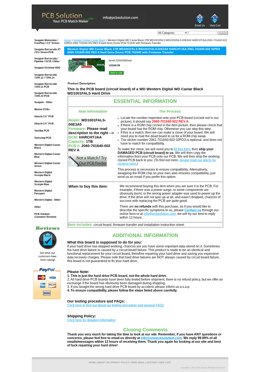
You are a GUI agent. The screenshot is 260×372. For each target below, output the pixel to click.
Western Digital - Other (47, 199)
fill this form (182, 149)
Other (37, 207)
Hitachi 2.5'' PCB (44, 123)
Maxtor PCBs (42, 109)
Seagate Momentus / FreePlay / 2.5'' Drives (47, 42)
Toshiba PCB (41, 130)
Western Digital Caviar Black (89, 40)
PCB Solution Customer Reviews (45, 215)
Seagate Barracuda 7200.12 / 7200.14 (45, 76)
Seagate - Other (43, 102)
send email (138, 362)
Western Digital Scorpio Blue (43, 183)
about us (103, 362)
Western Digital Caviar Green (47, 165)
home (92, 362)
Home (67, 40)
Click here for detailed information (91, 320)
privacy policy (120, 362)
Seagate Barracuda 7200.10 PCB (45, 94)
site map (152, 362)
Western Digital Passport (43, 192)
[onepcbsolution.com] (82, 18)
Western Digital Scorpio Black (43, 174)
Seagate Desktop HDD (47, 67)
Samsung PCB (42, 137)
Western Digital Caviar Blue (47, 155)
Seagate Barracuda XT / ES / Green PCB (47, 51)
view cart (165, 362)
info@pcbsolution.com (160, 213)
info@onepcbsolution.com (161, 338)
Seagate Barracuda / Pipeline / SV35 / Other (47, 60)
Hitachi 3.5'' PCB (44, 116)
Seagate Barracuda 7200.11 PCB (45, 85)
